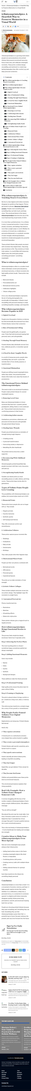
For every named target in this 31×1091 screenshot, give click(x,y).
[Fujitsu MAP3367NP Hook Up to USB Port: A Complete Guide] (4, 992)
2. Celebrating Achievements (15, 113)
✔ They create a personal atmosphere (13, 169)
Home (3, 5)
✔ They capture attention (13, 165)
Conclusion (8, 190)
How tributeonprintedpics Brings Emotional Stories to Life (13, 145)
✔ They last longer (12, 175)
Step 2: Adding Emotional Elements (17, 152)
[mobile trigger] (3, 2)
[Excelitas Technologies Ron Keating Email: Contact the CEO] (4, 1005)
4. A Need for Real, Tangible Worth (17, 100)
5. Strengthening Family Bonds (16, 123)
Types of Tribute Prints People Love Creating (14, 127)
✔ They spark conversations (15, 172)
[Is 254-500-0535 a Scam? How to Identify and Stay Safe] (4, 979)
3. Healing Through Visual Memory (17, 98)
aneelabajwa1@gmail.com (8, 1086)
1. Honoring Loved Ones (14, 110)
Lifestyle (3, 11)
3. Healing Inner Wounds (14, 116)
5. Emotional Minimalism (14, 103)
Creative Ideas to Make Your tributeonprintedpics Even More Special (15, 186)
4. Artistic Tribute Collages (15, 139)
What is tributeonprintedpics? (13, 85)
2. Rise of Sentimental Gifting (15, 95)
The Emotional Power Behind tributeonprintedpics (12, 107)
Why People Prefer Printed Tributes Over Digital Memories (14, 161)
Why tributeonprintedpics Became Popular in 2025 (14, 88)
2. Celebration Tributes (13, 134)
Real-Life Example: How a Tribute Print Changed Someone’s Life (14, 182)
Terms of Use (18, 941)
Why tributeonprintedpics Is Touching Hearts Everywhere (15, 81)
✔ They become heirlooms (14, 178)
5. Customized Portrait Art (15, 142)
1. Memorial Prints (12, 131)
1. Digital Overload (12, 92)
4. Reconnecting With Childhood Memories (15, 120)
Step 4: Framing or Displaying (15, 158)
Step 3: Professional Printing (15, 155)
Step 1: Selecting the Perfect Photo (17, 149)
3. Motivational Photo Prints (15, 136)
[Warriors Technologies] (15, 1)
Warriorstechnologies (7, 30)
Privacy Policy (15, 942)
